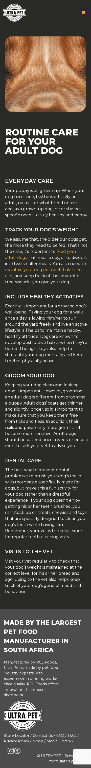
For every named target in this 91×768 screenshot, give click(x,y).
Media (37, 741)
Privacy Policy (16, 741)
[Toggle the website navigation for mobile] (83, 13)
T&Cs (71, 735)
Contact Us (43, 735)
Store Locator (16, 735)
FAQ (60, 735)
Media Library (59, 741)
